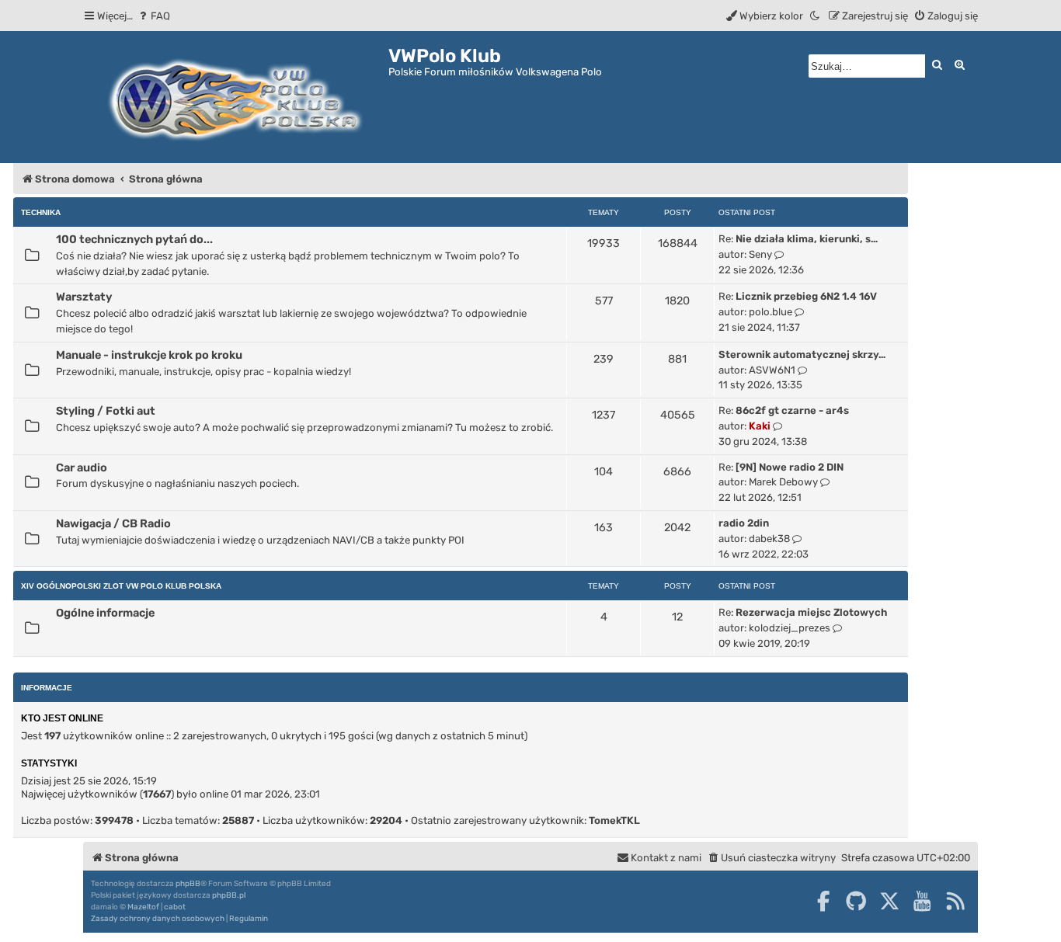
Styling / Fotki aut (105, 411)
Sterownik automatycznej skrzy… (801, 354)
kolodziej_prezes (789, 628)
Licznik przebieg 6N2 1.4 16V (806, 296)
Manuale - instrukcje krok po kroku (149, 355)
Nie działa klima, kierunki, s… (807, 239)
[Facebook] (823, 901)
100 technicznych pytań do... (134, 239)
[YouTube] (922, 901)
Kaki (760, 426)
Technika (41, 212)
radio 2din (743, 523)
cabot (175, 907)
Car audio (81, 467)
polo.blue (770, 312)
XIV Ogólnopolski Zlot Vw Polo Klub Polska (121, 586)
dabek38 (769, 538)
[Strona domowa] (235, 97)
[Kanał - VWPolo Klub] (955, 901)
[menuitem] (153, 16)
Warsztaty (84, 297)
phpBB (188, 883)
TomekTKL (614, 820)
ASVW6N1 (772, 370)
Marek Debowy (783, 482)
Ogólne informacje (105, 613)
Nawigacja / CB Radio (113, 523)
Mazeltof (143, 907)
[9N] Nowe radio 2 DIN (790, 467)
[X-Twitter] (889, 901)
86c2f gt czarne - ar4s (792, 410)
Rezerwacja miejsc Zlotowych (811, 612)
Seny (760, 254)
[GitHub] (856, 901)
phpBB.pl (228, 895)
